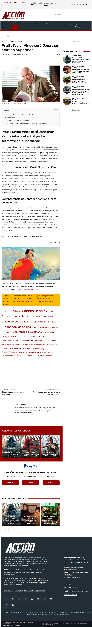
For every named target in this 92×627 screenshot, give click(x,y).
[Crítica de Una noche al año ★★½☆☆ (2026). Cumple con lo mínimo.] (50, 514)
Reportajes (10, 36)
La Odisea (42, 336)
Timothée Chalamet (20, 356)
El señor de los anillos (16, 327)
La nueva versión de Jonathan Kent (20, 120)
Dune (54, 322)
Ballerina (17, 311)
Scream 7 (5, 349)
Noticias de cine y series (23, 36)
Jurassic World (29, 337)
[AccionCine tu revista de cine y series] (47, 547)
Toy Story (40, 356)
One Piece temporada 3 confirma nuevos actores (80, 102)
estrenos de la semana (28, 331)
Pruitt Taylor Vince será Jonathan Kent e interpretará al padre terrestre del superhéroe (30, 116)
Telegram (45, 296)
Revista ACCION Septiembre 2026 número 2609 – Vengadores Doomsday (11, 453)
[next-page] (7, 529)
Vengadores (49, 356)
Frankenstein (49, 332)
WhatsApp (34, 296)
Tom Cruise (31, 356)
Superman (30, 352)
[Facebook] (69, 4)
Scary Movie (47, 345)
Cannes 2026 (44, 311)
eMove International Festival (49, 327)
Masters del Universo (32, 340)
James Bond (19, 337)
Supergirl (21, 352)
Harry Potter (8, 336)
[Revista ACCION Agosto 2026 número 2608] (30, 446)
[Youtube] (86, 4)
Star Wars (27, 348)
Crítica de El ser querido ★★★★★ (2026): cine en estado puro (30, 522)
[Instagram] (71, 4)
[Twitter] (19, 599)
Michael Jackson (49, 341)
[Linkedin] (74, 4)
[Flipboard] (44, 599)
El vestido (35, 327)
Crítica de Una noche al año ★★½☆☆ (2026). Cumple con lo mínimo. (50, 522)
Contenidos (10, 449)
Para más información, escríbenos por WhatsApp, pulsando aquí (30, 476)
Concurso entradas (14, 321)
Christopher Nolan (14, 316)
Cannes (28, 311)
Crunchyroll (31, 322)
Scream (55, 345)
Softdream (16, 625)
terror (37, 352)
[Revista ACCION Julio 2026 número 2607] (50, 446)
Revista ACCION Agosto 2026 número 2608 (31, 455)
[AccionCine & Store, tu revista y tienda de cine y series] (13, 15)
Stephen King (38, 349)
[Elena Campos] (8, 410)
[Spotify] (12, 605)
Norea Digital (28, 591)
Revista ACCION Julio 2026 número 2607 (50, 455)
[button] (68, 25)
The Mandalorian (47, 352)
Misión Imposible (8, 345)
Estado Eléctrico (8, 332)
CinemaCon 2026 (33, 317)
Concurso (47, 316)
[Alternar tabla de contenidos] (54, 111)
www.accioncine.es (31, 289)
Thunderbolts (7, 356)
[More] (78, 372)
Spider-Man (15, 348)
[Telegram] (77, 4)
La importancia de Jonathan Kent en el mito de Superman (28, 123)
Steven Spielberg (9, 352)
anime (7, 311)
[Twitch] (6, 605)
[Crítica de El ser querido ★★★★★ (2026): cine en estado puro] (30, 514)
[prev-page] (3, 529)
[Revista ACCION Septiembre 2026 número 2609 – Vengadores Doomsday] (11, 446)
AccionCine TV (8, 591)
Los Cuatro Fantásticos (11, 341)
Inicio (3, 36)
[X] (80, 4)
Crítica (40, 321)
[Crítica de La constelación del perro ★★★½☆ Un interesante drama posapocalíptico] (67, 90)
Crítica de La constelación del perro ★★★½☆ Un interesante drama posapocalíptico (81, 92)
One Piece (25, 344)
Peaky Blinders (36, 345)
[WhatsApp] (83, 4)
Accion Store (19, 591)
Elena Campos (10, 54)
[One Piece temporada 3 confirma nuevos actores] (67, 101)
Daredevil (47, 322)
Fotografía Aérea (39, 591)
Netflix (17, 345)
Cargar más (76, 110)
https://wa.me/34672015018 (74, 577)
